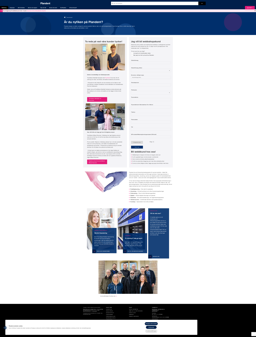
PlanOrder (107, 78)
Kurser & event (132, 312)
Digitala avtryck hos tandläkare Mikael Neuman (97, 161)
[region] (101, 327)
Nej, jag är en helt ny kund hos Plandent (144, 55)
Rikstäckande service (111, 318)
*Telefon (133, 112)
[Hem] (65, 17)
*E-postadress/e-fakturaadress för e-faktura (142, 104)
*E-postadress (134, 97)
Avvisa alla (151, 327)
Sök (202, 3)
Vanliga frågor (109, 310)
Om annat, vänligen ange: (137, 75)
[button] (5, 328)
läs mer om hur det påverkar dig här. (36, 10)
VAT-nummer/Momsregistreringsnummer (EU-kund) (143, 134)
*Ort (132, 127)
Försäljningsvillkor (110, 316)
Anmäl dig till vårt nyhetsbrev (136, 310)
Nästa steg (137, 147)
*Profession (134, 90)
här (116, 296)
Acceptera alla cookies (151, 323)
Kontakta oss (109, 309)
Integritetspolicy (110, 312)
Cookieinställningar (151, 331)
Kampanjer (12, 7)
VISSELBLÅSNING (109, 314)
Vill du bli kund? (73, 7)
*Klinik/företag (134, 60)
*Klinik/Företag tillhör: (136, 67)
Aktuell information (133, 309)
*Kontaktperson (135, 82)
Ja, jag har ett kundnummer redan (142, 53)
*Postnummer (134, 119)
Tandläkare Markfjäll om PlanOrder (95, 99)
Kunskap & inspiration (134, 316)
